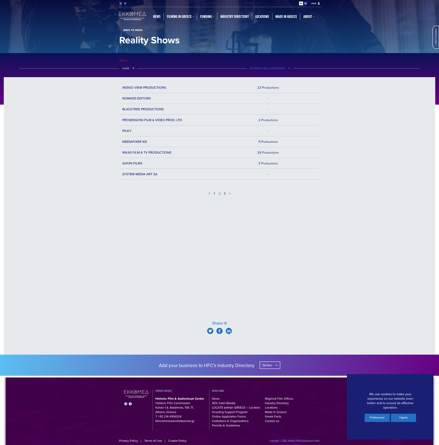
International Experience (267, 68)
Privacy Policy (128, 440)
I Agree (403, 417)
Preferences (377, 417)
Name (125, 68)
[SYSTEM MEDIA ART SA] (210, 331)
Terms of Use (153, 440)
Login (313, 3)
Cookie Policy (177, 440)
